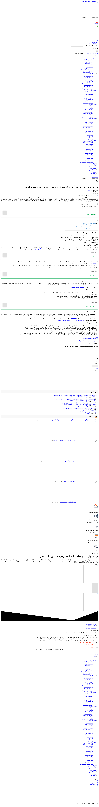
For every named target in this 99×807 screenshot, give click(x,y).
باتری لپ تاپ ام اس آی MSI (86, 69)
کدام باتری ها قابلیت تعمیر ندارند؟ (85, 225)
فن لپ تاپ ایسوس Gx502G (68, 481)
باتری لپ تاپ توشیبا (88, 65)
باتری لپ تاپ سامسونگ (87, 70)
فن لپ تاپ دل (90, 95)
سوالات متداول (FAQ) (87, 228)
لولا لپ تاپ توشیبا (89, 138)
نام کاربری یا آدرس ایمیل (91, 45)
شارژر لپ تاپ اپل (89, 81)
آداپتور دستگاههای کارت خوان (86, 162)
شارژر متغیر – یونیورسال (87, 88)
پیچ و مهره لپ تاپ (89, 150)
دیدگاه (96, 356)
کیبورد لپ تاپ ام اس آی (87, 117)
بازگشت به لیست (94, 339)
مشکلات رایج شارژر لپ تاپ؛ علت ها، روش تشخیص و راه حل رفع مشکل (79, 408)
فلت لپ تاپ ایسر (89, 123)
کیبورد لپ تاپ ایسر (88, 110)
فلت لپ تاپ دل (89, 121)
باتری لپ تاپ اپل (89, 67)
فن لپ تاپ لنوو (89, 92)
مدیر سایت (90, 190)
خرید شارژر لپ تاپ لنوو (92, 275)
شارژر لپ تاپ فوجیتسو (87, 87)
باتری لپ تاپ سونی (88, 68)
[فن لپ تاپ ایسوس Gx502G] (85, 481)
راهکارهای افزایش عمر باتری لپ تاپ (87, 412)
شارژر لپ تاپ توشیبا (88, 85)
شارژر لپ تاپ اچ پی (88, 76)
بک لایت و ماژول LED (88, 142)
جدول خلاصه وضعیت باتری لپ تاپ (88, 223)
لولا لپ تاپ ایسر (89, 131)
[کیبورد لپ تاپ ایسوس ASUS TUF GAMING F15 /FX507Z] (85, 461)
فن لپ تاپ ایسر (89, 96)
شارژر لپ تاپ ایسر (88, 77)
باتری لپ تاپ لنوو (89, 63)
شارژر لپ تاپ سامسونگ (87, 83)
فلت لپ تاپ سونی (89, 124)
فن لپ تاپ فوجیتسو (88, 101)
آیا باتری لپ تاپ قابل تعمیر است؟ (85, 224)
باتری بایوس (90, 147)
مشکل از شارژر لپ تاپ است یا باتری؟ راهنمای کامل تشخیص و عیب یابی (79, 404)
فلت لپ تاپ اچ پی (89, 122)
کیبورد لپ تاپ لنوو (89, 109)
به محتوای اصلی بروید (86, 1)
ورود (97, 50)
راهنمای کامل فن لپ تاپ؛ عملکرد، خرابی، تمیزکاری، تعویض (82, 400)
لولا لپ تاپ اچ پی (89, 133)
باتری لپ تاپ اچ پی (89, 62)
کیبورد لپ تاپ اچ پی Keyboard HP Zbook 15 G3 (64, 440)
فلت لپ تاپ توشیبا (89, 128)
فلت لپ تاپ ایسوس (88, 119)
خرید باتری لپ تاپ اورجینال (91, 214)
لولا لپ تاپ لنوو (89, 136)
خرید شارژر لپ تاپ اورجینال (91, 306)
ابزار (92, 151)
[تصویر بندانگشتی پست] (74, 395)
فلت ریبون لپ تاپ (89, 153)
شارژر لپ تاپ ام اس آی (87, 86)
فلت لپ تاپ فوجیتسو (88, 127)
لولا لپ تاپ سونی (89, 137)
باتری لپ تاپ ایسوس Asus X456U (67, 502)
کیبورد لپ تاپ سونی (88, 115)
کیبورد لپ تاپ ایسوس (88, 105)
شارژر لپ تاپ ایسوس (88, 74)
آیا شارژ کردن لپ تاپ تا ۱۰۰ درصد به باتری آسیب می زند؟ (83, 396)
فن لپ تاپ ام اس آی (88, 99)
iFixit (94, 263)
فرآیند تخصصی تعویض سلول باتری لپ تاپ (81, 226)
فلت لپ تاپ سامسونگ (88, 126)
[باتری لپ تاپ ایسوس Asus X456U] (85, 502)
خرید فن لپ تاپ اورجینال (92, 256)
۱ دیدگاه (87, 397)
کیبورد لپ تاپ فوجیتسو (88, 114)
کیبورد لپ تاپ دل (89, 108)
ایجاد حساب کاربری (91, 43)
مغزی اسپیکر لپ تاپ (88, 149)
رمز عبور (94, 48)
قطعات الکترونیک (89, 145)
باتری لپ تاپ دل (89, 60)
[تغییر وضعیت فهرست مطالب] (97, 221)
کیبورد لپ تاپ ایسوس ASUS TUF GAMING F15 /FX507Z (62, 461)
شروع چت (96, 805)
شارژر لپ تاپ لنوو (89, 78)
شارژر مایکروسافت (88, 160)
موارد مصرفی (90, 146)
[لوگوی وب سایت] (92, 16)
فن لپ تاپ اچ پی (89, 94)
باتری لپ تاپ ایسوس (88, 59)
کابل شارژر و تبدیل (89, 144)
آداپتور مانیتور (90, 158)
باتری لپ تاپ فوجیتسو (88, 72)
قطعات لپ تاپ (95, 183)
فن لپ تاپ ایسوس (89, 91)
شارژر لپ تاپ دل (89, 79)
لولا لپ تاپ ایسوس (88, 132)
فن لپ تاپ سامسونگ (88, 103)
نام (97, 358)
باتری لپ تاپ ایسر (89, 64)
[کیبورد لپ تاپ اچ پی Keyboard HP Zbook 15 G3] (85, 440)
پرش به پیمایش (94, 1)
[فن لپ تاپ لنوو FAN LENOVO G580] (77, 419)
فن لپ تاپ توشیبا (89, 100)
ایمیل (96, 360)
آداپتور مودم (90, 159)
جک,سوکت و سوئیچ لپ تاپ (87, 141)
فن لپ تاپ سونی (89, 97)
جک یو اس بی (90, 155)
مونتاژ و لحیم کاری (89, 154)
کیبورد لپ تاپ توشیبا (88, 112)
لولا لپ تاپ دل (89, 135)
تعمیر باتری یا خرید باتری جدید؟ (85, 227)
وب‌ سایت (96, 363)
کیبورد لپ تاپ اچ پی (88, 106)
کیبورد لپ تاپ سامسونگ (87, 113)
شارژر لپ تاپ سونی (88, 82)
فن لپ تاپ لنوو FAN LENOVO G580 (50, 419)
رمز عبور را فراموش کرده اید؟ (91, 53)
